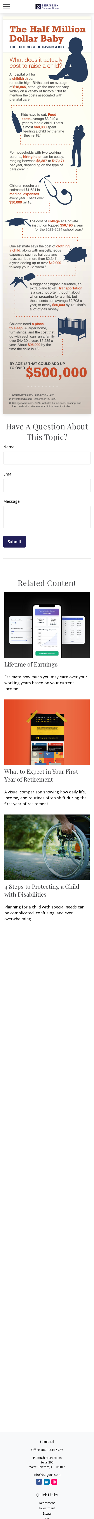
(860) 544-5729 (52, 1450)
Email (8, 474)
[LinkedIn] (47, 1482)
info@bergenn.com (47, 1474)
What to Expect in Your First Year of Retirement (41, 775)
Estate (47, 1513)
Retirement (47, 1503)
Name (8, 446)
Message (11, 501)
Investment (47, 1508)
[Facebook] (39, 1482)
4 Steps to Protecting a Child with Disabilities (41, 890)
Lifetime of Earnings (31, 664)
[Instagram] (54, 1482)
